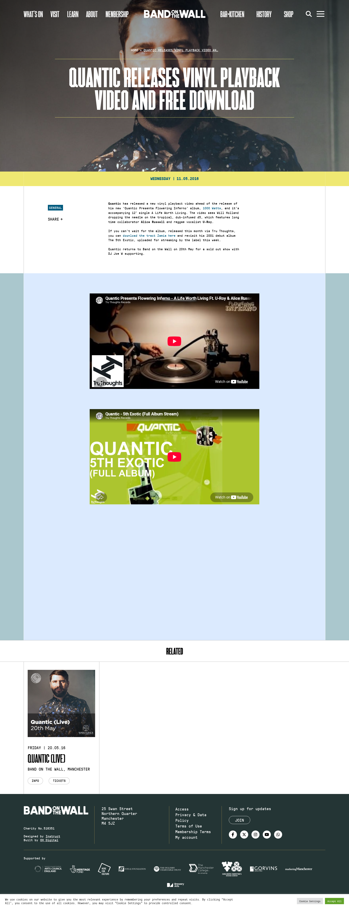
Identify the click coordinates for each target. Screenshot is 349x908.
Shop (288, 14)
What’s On (33, 14)
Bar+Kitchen (232, 14)
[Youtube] (267, 835)
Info (35, 780)
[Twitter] (244, 835)
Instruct (53, 836)
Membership (117, 14)
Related (174, 651)
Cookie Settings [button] (310, 901)
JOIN (239, 820)
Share (53, 219)
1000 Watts (212, 208)
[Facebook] (233, 835)
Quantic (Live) (46, 758)
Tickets (59, 780)
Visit (54, 14)
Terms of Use (188, 825)
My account (186, 837)
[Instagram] (255, 835)
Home (134, 50)
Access (182, 809)
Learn (72, 14)
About (92, 14)
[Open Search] (309, 14)
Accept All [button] (334, 901)
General (55, 207)
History (264, 14)
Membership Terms (193, 831)
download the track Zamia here (149, 235)
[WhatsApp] (278, 835)
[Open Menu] (320, 14)
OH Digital (49, 840)
